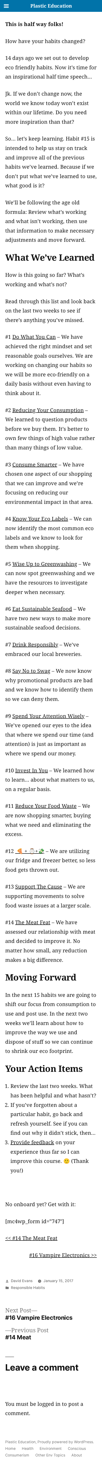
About (76, 1455)
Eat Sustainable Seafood (42, 608)
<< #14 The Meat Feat (31, 1237)
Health (27, 1448)
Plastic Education (20, 1442)
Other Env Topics (50, 1455)
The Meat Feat (32, 922)
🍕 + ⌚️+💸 (29, 850)
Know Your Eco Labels (40, 518)
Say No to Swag (31, 670)
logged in (48, 1403)
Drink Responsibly (35, 644)
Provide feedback (32, 1142)
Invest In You (31, 770)
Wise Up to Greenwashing (44, 563)
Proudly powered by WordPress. (65, 1442)
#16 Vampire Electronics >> (63, 1254)
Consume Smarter (34, 464)
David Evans (21, 1281)
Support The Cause (38, 886)
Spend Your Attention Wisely (48, 715)
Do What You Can (34, 336)
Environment (51, 1448)
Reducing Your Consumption (48, 409)
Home (10, 1448)
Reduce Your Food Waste (46, 805)
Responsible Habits (28, 1287)
